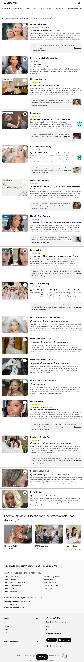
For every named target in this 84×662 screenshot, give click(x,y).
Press (5, 633)
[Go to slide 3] (16, 38)
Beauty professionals (19, 14)
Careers (6, 629)
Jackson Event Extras (11, 577)
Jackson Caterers (9, 588)
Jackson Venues (48, 588)
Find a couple (50, 630)
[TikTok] (60, 647)
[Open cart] (79, 3)
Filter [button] (44, 657)
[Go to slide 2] (14, 38)
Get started (51, 640)
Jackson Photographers (50, 585)
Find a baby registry (52, 633)
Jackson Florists (48, 579)
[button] (25, 25)
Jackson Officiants (10, 579)
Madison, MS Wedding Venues (14, 607)
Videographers (17, 8)
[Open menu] (5, 3)
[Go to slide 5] (18, 93)
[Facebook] (47, 647)
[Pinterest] (50, 647)
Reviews (6, 626)
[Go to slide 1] (13, 38)
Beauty (42, 8)
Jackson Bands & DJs (11, 591)
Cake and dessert (72, 8)
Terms (26, 656)
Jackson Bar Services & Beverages (15, 582)
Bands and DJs (59, 8)
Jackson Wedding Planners (51, 577)
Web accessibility (54, 656)
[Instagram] (57, 647)
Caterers (27, 8)
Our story (7, 623)
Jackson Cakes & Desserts (12, 585)
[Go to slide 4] (16, 93)
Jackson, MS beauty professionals (55, 14)
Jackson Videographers (50, 582)
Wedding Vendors (6, 14)
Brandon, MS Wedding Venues (14, 605)
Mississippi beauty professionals (35, 14)
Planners (49, 8)
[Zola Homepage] (12, 3)
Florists (35, 8)
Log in (48, 627)
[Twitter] (54, 647)
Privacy (19, 656)
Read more (77, 48)
